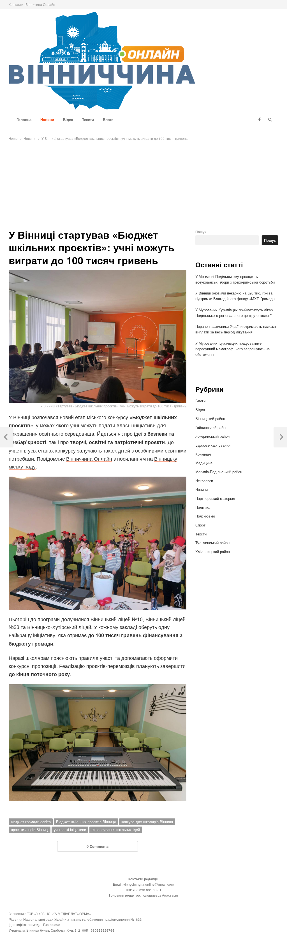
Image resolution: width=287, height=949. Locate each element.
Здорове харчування (212, 445)
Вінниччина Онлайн (89, 458)
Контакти (16, 4)
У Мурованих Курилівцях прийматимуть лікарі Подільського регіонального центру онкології (234, 312)
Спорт (200, 525)
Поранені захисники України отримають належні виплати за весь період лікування (236, 329)
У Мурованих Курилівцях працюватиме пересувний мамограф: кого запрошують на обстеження (232, 348)
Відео (68, 119)
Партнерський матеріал (215, 498)
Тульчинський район (212, 542)
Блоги (108, 119)
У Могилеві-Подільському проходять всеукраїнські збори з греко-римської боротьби (235, 279)
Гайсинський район (211, 427)
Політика (202, 507)
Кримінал (203, 454)
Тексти (88, 119)
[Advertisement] (143, 186)
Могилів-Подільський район (219, 471)
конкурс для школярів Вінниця (147, 821)
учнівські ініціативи (70, 829)
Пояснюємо (205, 516)
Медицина (203, 462)
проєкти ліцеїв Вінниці (29, 829)
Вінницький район (210, 418)
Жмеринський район (213, 436)
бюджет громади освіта (31, 821)
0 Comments (97, 846)
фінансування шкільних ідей (116, 829)
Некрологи (204, 480)
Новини (47, 119)
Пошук (200, 231)
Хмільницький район (213, 551)
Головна (24, 119)
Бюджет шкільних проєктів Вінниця (86, 821)
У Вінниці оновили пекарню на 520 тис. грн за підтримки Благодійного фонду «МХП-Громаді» (236, 295)
